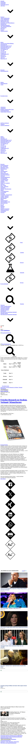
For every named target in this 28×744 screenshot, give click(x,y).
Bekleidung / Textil (4, 167)
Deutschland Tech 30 (5, 48)
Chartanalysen (3, 27)
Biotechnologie (4, 168)
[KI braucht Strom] (13, 443)
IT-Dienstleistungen (5, 191)
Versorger (2, 212)
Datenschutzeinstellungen (6, 739)
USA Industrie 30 (4, 49)
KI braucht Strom (4, 444)
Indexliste (2, 137)
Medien (2, 82)
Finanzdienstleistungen (5, 177)
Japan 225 (3, 57)
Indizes (2, 42)
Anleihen (22, 252)
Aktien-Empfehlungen (13, 736)
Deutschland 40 (4, 44)
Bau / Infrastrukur (4, 166)
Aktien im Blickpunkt (5, 18)
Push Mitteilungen (4, 389)
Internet (2, 190)
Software (2, 207)
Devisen (21, 282)
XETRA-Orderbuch (5, 123)
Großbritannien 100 (5, 54)
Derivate (22, 262)
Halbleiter (3, 181)
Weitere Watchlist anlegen (6, 306)
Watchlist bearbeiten (5, 309)
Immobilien (3, 187)
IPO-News (3, 28)
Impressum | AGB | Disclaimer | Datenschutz (10, 741)
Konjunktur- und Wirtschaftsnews (7, 22)
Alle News (3, 5)
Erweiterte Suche (4, 95)
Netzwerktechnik (4, 203)
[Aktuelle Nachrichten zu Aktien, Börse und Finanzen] (6, 332)
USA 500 (2, 50)
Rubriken (2, 17)
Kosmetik (2, 193)
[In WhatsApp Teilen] (10, 529)
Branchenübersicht (4, 71)
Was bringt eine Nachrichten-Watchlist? (9, 312)
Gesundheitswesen (4, 179)
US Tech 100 (3, 51)
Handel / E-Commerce (5, 183)
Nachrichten (3, 2)
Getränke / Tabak (4, 180)
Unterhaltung (3, 211)
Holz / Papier (3, 185)
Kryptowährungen (4, 283)
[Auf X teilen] (10, 498)
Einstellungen (3, 311)
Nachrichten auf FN (5, 4)
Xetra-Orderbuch (10, 735)
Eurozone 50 (3, 52)
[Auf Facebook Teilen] (10, 488)
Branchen (2, 69)
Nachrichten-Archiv (8, 738)
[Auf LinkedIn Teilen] (10, 519)
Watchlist (22, 303)
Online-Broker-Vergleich (6, 111)
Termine (2, 29)
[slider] (2, 395)
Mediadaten (13, 739)
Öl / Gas (2, 204)
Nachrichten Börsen (5, 736)
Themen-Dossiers (4, 31)
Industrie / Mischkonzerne (6, 188)
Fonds (21, 242)
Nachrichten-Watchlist (5, 307)
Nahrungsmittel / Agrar (5, 201)
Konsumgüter (3, 192)
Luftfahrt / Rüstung (4, 197)
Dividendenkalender (5, 110)
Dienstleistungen (4, 171)
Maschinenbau (4, 198)
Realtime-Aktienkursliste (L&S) (7, 109)
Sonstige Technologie (5, 208)
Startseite (2, 1)
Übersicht (2, 124)
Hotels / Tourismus (4, 186)
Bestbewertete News (5, 20)
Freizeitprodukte (4, 178)
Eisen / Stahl (3, 172)
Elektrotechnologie (4, 173)
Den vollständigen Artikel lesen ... (7, 413)
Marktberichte (3, 24)
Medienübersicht (4, 83)
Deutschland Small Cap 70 (6, 45)
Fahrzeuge (3, 176)
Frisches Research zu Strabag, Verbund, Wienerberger (14, 401)
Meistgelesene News (5, 21)
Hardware (3, 184)
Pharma (2, 205)
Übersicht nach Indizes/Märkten (7, 43)
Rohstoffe (3, 206)
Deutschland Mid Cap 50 (6, 47)
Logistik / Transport (5, 195)
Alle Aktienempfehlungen (6, 26)
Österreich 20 (3, 56)
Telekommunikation (5, 210)
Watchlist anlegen (4, 313)
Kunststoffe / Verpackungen (6, 194)
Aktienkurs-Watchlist (5, 308)
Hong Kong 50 (4, 58)
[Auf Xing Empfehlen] (10, 508)
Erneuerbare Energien (5, 174)
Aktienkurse (3, 107)
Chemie (2, 170)
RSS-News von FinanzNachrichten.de (8, 742)
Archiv (2, 84)
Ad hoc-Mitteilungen (5, 19)
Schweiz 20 (3, 55)
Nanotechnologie (4, 200)
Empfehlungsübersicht (5, 25)
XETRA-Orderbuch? (5, 125)
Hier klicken (3, 478)
